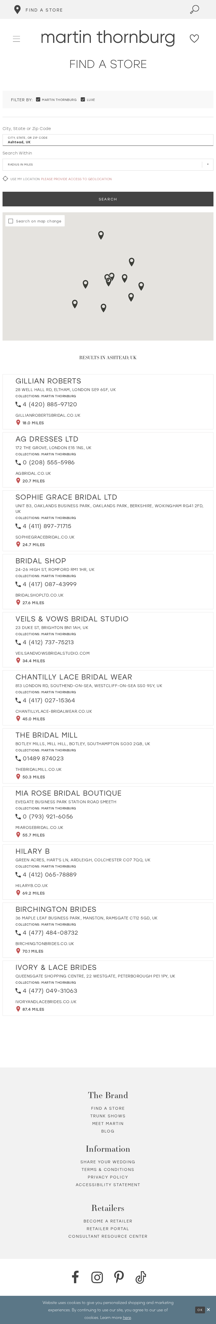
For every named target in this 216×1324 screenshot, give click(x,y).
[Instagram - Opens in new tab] (97, 1277)
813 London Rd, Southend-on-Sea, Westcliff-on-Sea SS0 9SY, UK (88, 685)
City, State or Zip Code (27, 128)
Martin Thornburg (58, 396)
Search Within (17, 153)
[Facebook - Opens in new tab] (75, 1277)
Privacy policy (108, 1177)
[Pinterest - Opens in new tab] (119, 1277)
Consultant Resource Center (108, 1236)
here (127, 1317)
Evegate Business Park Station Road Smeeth (65, 801)
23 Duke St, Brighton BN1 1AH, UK (51, 627)
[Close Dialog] (208, 1309)
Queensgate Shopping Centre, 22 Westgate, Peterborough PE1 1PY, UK (95, 976)
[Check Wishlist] (194, 38)
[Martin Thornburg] (108, 38)
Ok (200, 1310)
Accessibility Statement (108, 1184)
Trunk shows (108, 1115)
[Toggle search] (194, 9)
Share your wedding (108, 1161)
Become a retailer (108, 1221)
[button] (16, 38)
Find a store (108, 1108)
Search (108, 199)
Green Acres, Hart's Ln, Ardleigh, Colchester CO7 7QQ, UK (82, 859)
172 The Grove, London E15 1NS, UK (53, 447)
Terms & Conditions (108, 1169)
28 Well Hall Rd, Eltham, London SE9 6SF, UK (65, 389)
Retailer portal (108, 1228)
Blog (108, 1131)
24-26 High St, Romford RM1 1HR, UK (54, 569)
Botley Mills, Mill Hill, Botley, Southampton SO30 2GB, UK (82, 743)
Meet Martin (108, 1123)
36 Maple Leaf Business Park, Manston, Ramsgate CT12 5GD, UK (86, 918)
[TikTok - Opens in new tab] (141, 1277)
